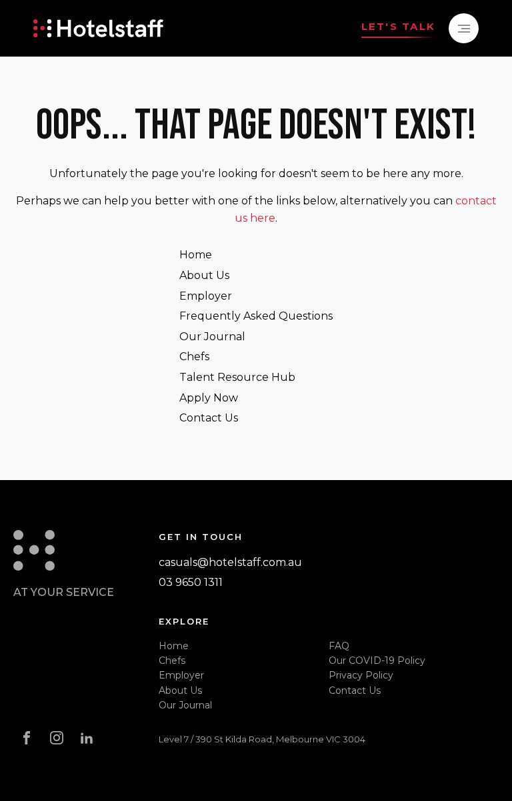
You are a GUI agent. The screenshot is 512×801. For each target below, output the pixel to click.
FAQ (339, 646)
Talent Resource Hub (237, 377)
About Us (204, 275)
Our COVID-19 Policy (377, 661)
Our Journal (212, 336)
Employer (205, 296)
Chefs (194, 356)
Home (195, 254)
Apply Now (208, 398)
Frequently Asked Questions (256, 316)
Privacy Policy (361, 675)
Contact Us (208, 417)
